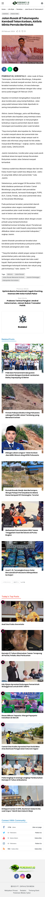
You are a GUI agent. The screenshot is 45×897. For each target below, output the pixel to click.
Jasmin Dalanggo (33, 277)
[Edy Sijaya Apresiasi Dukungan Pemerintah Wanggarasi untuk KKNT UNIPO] (22, 671)
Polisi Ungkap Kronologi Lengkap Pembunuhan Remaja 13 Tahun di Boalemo (22, 779)
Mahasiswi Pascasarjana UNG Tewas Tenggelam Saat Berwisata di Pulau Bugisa (21, 532)
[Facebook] (16, 876)
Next (15, 582)
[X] (28, 876)
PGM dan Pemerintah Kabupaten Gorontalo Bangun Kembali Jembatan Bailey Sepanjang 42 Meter (22, 375)
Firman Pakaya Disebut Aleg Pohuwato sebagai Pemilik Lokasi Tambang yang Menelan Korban (22, 415)
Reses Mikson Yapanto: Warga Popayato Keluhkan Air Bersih (19, 716)
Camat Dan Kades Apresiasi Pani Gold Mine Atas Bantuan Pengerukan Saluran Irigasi (21, 747)
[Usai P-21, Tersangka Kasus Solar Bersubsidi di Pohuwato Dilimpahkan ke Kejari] (22, 556)
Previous (7, 582)
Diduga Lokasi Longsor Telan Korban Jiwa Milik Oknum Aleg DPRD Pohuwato (22, 454)
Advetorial (8, 368)
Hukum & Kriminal (10, 565)
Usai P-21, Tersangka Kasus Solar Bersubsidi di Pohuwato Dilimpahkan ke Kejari (21, 572)
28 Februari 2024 (8, 31)
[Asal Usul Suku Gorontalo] (22, 611)
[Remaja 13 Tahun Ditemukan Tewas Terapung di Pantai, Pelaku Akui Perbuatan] (22, 640)
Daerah (5, 14)
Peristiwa (14, 14)
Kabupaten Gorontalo (11, 280)
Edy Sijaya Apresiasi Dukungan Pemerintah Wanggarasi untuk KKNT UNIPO (20, 685)
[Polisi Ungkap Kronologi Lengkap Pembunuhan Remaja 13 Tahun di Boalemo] (22, 764)
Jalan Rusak (19, 274)
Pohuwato (8, 485)
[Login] (42, 3)
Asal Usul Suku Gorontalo (13, 624)
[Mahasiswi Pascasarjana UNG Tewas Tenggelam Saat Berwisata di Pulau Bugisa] (22, 516)
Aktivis (10, 274)
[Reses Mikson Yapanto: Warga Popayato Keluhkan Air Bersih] (22, 702)
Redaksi (22, 326)
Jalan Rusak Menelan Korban (13, 277)
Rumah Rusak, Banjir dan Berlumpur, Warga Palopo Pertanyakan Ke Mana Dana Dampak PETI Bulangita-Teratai (22, 492)
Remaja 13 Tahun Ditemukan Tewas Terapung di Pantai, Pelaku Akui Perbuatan (22, 654)
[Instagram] (22, 876)
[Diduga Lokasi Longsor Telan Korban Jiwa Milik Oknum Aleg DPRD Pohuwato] (22, 438)
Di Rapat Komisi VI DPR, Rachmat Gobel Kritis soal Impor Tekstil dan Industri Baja (21, 810)
